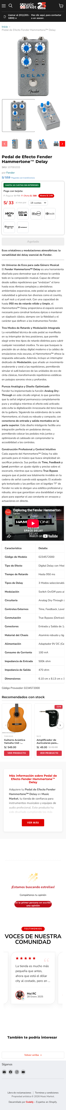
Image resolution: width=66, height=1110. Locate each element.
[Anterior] (6, 725)
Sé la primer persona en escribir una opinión (33, 904)
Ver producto (17, 753)
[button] (18, 115)
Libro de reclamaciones (19, 1092)
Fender (10, 172)
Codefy (30, 1101)
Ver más (33, 822)
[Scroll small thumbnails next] (62, 144)
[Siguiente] (60, 725)
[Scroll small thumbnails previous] (4, 144)
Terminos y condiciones (46, 1092)
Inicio (5, 26)
